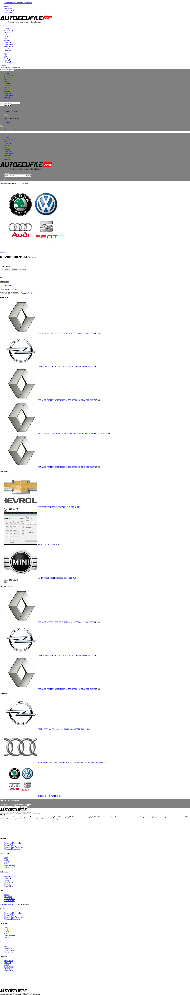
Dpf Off (7, 81)
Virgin (6, 48)
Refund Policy (9, 845)
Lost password (9, 12)
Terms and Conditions (12, 849)
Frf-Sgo (7, 36)
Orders (6, 6)
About (6, 862)
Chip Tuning (8, 30)
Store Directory (9, 866)
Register (7, 122)
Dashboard (8, 32)
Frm (5, 38)
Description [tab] (8, 286)
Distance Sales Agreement (13, 847)
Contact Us (8, 62)
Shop (6, 56)
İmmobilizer (8, 44)
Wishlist (7, 868)
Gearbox (7, 40)
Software (7, 50)
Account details (9, 10)
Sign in (6, 115)
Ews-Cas (7, 34)
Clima (6, 77)
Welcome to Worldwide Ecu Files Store (18, 3)
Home (6, 54)
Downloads (8, 8)
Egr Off (7, 83)
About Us (7, 60)
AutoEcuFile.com (8, 904)
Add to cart (4, 282)
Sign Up (24, 807)
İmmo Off (7, 42)
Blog (6, 58)
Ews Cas (7, 85)
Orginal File (8, 46)
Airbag (6, 29)
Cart (5, 864)
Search (6, 173)
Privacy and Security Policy (14, 843)
